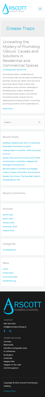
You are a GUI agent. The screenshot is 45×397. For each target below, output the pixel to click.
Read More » (8, 109)
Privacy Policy (10, 391)
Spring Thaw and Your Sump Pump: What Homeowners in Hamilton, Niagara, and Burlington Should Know (21, 161)
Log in (5, 269)
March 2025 (8, 215)
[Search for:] (22, 122)
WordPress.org (9, 281)
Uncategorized (9, 70)
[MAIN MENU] (40, 8)
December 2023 (10, 227)
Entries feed (8, 273)
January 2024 (9, 223)
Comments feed (10, 277)
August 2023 (8, 230)
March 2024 (8, 219)
